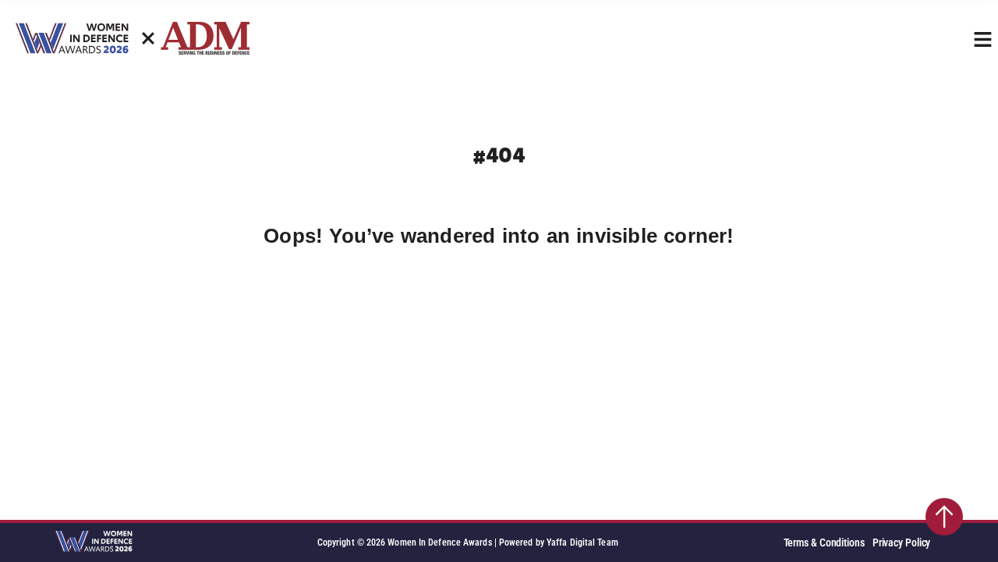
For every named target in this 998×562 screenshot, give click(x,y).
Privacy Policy (901, 543)
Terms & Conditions (824, 543)
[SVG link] (94, 542)
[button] (982, 39)
